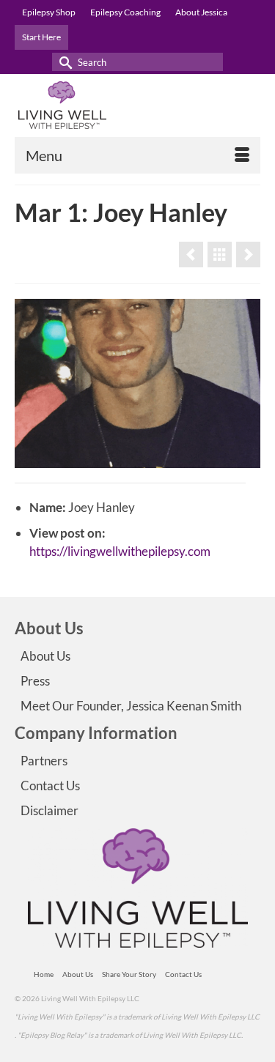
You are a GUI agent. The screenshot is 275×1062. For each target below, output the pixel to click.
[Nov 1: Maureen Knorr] (191, 254)
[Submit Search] (63, 62)
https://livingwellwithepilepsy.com (119, 551)
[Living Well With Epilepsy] (137, 105)
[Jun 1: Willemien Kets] (248, 254)
